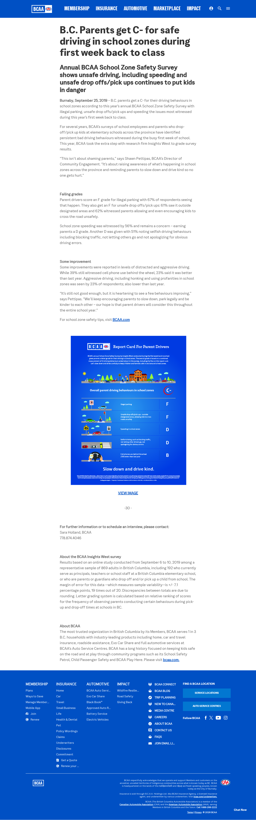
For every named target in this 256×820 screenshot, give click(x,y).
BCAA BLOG (162, 691)
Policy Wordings (67, 731)
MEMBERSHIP (77, 8)
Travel (60, 702)
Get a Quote (69, 760)
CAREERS (160, 717)
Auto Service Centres (207, 706)
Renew (34, 719)
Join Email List (165, 743)
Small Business (66, 708)
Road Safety (125, 696)
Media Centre (164, 710)
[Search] (219, 9)
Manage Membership (38, 702)
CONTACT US (163, 730)
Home (60, 690)
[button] (236, 810)
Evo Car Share (96, 696)
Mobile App (33, 708)
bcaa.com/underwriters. (205, 797)
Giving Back (124, 702)
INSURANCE (107, 8)
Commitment (64, 754)
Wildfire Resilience (128, 690)
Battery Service (97, 714)
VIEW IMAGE (128, 493)
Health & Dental (66, 719)
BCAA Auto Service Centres (99, 690)
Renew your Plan (70, 766)
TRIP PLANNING (165, 697)
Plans (29, 690)
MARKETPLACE (167, 8)
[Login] (211, 9)
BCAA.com (121, 320)
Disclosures (63, 749)
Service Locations (207, 693)
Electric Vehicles (98, 719)
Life (58, 714)
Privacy (198, 813)
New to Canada (165, 704)
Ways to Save (34, 696)
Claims (60, 737)
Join (33, 714)
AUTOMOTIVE (135, 8)
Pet (58, 725)
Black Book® (94, 702)
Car (58, 696)
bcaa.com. (171, 660)
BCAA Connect (165, 684)
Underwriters (65, 743)
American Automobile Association (185, 805)
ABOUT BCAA (163, 724)
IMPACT (194, 8)
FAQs (158, 737)
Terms (190, 813)
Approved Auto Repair (99, 708)
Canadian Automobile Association (136, 805)
